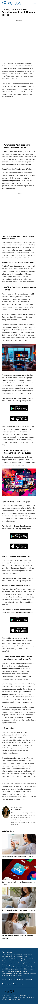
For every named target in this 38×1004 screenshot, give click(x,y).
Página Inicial (13, 980)
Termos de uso (18, 984)
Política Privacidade (25, 980)
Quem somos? (7, 984)
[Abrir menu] (35, 3)
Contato (4, 980)
